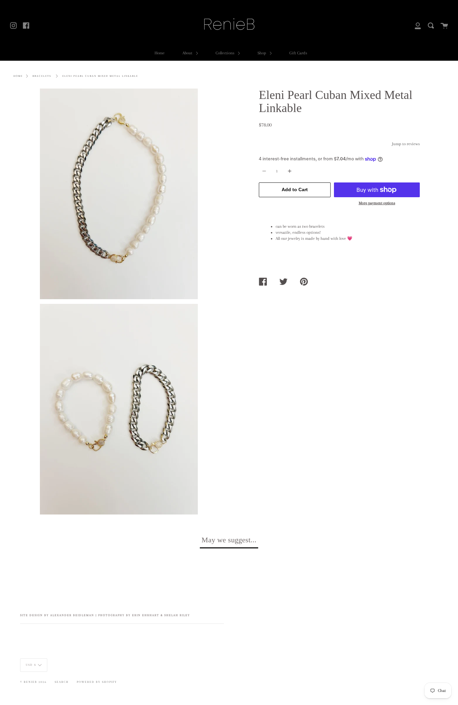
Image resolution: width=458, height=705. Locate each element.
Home (160, 53)
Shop (262, 53)
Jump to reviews (406, 144)
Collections (225, 53)
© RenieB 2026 (33, 682)
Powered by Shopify (97, 682)
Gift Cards (298, 53)
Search (62, 682)
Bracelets (42, 75)
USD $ (31, 664)
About (187, 53)
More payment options (377, 203)
